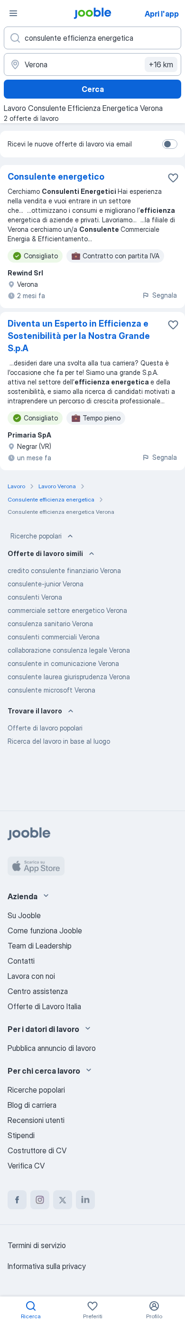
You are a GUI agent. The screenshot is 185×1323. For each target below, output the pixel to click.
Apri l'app (162, 13)
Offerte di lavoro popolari (45, 728)
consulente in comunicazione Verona (63, 663)
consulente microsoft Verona (51, 690)
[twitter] (62, 1199)
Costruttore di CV (37, 1150)
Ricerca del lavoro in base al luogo (59, 741)
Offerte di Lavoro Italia (44, 1006)
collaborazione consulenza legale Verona (69, 650)
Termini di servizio (37, 1245)
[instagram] (39, 1199)
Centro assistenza (38, 991)
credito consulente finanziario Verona (64, 570)
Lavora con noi (31, 976)
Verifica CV (26, 1165)
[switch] (169, 144)
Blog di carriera (32, 1105)
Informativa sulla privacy (47, 1266)
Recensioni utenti (36, 1120)
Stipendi (21, 1135)
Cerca (93, 89)
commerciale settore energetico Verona (67, 610)
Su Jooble (24, 915)
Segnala (164, 295)
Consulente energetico (56, 177)
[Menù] (13, 13)
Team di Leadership (40, 945)
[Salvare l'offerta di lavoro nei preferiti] (173, 178)
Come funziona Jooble (45, 930)
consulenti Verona (35, 597)
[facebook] (17, 1199)
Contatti (21, 961)
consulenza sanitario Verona (50, 624)
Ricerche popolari (36, 536)
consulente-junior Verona (45, 584)
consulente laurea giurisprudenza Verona (69, 677)
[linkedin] (85, 1199)
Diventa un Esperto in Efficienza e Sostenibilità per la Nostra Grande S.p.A (79, 336)
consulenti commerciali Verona (54, 637)
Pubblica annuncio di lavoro (52, 1048)
